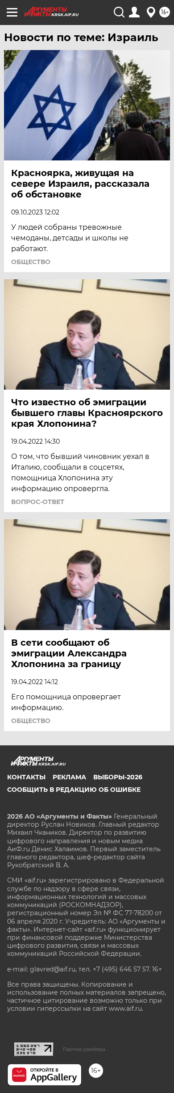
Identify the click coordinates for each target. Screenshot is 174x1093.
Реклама (69, 777)
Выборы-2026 (117, 777)
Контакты (26, 777)
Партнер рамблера (84, 1049)
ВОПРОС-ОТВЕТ (37, 502)
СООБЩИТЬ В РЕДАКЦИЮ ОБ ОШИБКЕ (74, 790)
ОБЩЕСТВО (30, 262)
